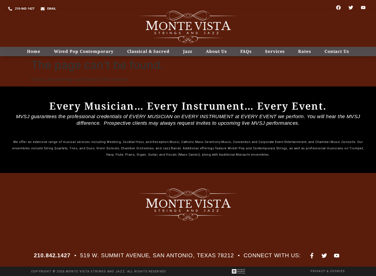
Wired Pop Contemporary (84, 51)
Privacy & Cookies (327, 271)
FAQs (246, 51)
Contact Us (337, 51)
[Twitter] (350, 7)
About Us (216, 51)
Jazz (188, 51)
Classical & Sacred (148, 51)
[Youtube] (363, 7)
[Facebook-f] (311, 255)
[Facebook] (338, 7)
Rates (304, 51)
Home (33, 51)
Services (275, 51)
